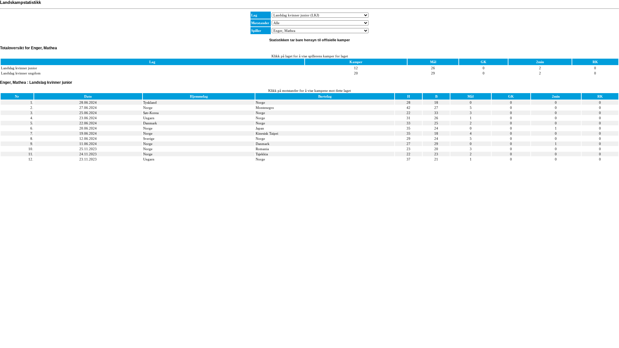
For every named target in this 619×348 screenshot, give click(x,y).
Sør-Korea (151, 113)
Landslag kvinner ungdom (21, 73)
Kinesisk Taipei (267, 133)
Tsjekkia (262, 154)
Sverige (148, 138)
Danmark (150, 123)
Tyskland (150, 102)
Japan (260, 128)
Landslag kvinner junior (19, 68)
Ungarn (148, 118)
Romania (262, 149)
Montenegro (265, 108)
